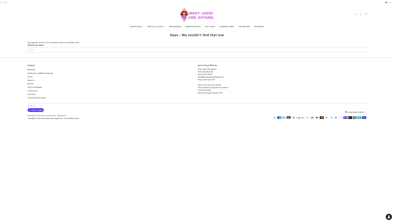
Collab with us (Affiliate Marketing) (40, 73)
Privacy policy (41, 115)
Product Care (32, 91)
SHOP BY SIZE (135, 26)
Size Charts (32, 94)
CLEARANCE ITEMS (226, 26)
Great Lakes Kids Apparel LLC (52, 118)
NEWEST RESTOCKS (193, 26)
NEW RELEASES (175, 26)
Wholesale (31, 70)
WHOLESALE (259, 26)
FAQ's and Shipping (35, 87)
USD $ (389, 2)
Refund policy (32, 115)
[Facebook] (3, 2)
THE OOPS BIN (244, 26)
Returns (30, 84)
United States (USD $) (356, 112)
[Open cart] (365, 14)
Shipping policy (61, 115)
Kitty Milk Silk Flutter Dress (21, 213)
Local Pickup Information (37, 98)
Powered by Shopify (71, 118)
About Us (31, 80)
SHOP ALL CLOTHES (155, 26)
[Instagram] (6, 2)
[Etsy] (1, 2)
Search (30, 77)
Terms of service (51, 115)
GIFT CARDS (210, 26)
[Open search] (356, 14)
